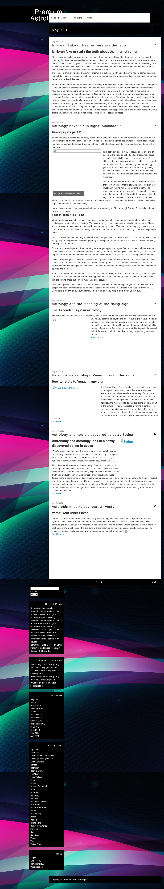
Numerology (35, 813)
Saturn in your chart (38, 825)
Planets (33, 819)
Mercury (33, 783)
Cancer (33, 764)
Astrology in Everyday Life (41, 758)
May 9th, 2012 (57, 502)
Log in (33, 857)
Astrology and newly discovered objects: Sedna (92, 434)
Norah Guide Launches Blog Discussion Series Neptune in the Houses (44, 638)
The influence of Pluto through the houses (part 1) (43, 670)
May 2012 (34, 732)
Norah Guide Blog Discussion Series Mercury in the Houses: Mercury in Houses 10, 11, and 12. (46, 647)
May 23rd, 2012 (58, 300)
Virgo (32, 841)
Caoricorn (34, 767)
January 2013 (36, 711)
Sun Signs (34, 835)
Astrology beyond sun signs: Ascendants (87, 125)
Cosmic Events (36, 770)
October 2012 (36, 720)
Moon (32, 789)
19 (155, 433)
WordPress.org (36, 866)
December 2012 (37, 714)
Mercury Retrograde (39, 786)
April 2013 (34, 702)
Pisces (33, 816)
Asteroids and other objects (42, 755)
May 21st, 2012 (58, 371)
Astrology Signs (58, 17)
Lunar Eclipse (36, 776)
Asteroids (34, 752)
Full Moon (34, 773)
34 (155, 505)
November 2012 (37, 717)
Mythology (34, 795)
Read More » (97, 337)
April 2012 (34, 735)
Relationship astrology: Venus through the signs (93, 375)
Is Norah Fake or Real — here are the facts (89, 45)
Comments (37, 863)
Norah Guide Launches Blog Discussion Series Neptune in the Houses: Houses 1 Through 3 (44, 629)
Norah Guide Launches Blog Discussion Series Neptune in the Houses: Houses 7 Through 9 (44, 611)
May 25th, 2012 (58, 122)
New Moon (35, 804)
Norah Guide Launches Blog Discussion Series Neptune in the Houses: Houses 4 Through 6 (44, 620)
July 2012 (34, 726)
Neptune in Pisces (38, 801)
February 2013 (36, 708)
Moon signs (35, 792)
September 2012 (37, 723)
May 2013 (34, 699)
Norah (89, 17)
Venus (33, 838)
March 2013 (35, 705)
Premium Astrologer (46, 14)
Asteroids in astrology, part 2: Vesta (83, 506)
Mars (32, 780)
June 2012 (35, 729)
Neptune (34, 798)
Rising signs (76, 17)
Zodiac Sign (35, 844)
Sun (32, 831)
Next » (155, 582)
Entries (35, 860)
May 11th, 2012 (58, 430)
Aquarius (34, 749)
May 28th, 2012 (58, 41)
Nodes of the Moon (38, 807)
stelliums (34, 828)
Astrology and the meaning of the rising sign (90, 303)
